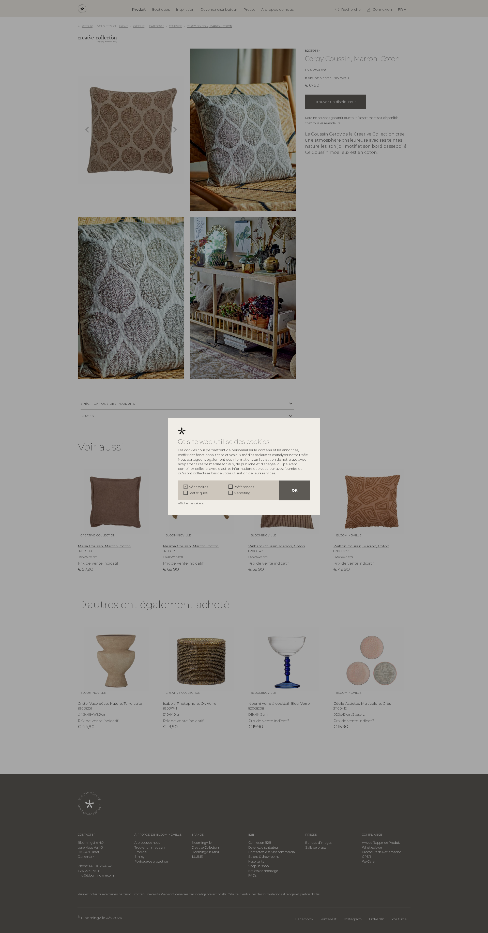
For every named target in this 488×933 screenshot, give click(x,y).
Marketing (242, 493)
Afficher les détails (191, 503)
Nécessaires (198, 487)
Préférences (244, 487)
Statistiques (198, 493)
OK (294, 490)
